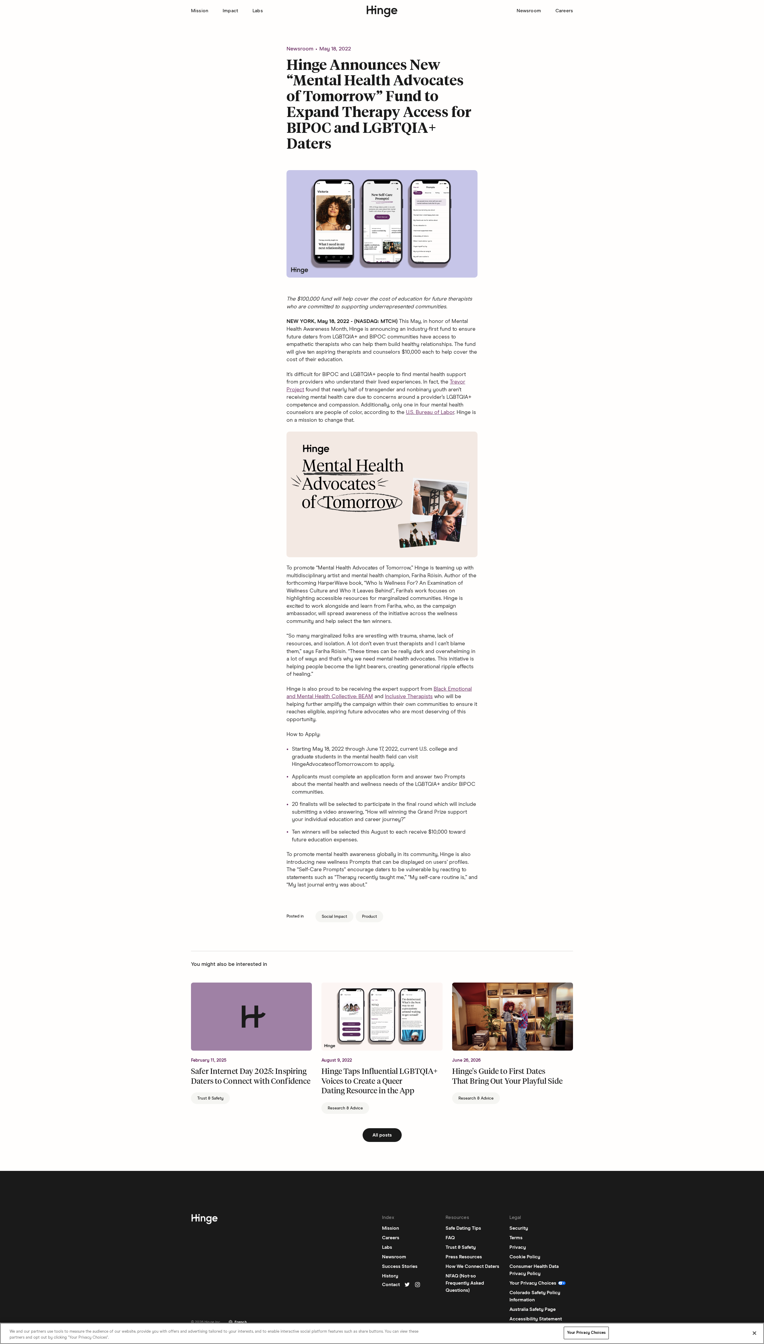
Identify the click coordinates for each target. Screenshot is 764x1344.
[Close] (754, 1333)
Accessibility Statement (535, 1319)
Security (518, 1228)
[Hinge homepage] (382, 11)
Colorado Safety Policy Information (534, 1296)
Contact (391, 1284)
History (390, 1276)
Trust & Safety (210, 1098)
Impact (230, 10)
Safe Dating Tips (463, 1228)
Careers (564, 10)
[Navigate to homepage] (204, 1220)
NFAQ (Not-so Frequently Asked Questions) (465, 1283)
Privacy (517, 1247)
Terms (516, 1237)
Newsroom (529, 10)
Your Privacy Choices (586, 1333)
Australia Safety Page (532, 1309)
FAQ (450, 1237)
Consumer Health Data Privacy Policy (534, 1270)
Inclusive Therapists (409, 696)
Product (369, 917)
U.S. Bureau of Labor (430, 412)
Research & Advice (345, 1108)
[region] (382, 1333)
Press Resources (464, 1256)
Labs (257, 10)
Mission (199, 10)
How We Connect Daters (472, 1266)
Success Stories (400, 1266)
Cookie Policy (524, 1256)
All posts (382, 1135)
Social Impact (334, 917)
